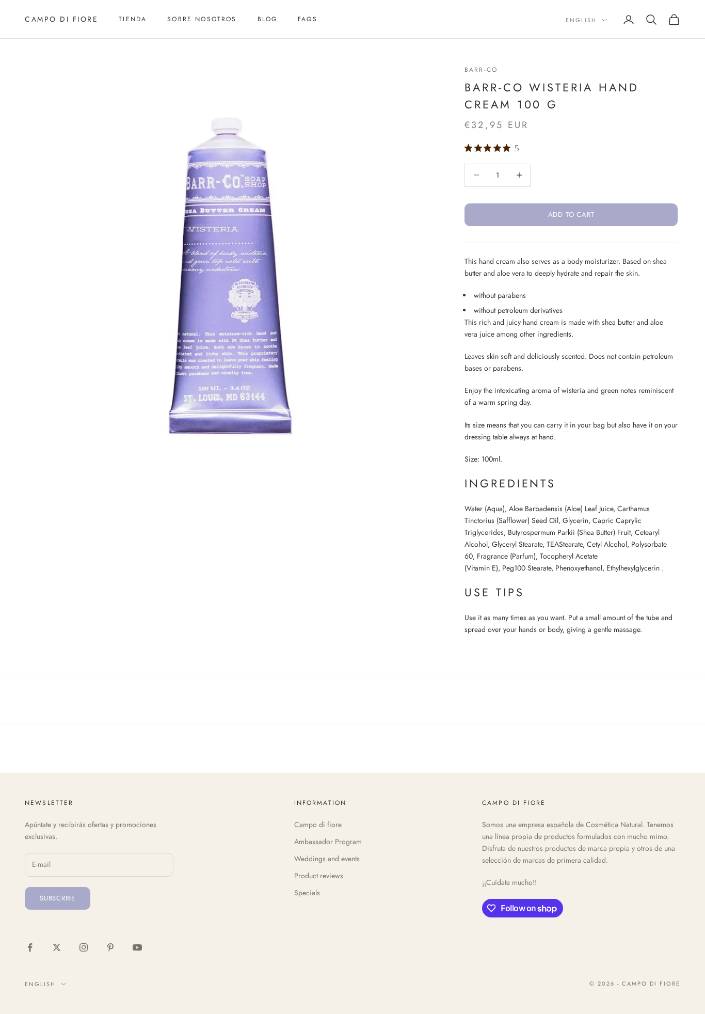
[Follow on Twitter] (57, 947)
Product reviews (318, 875)
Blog (268, 19)
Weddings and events (327, 858)
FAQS (307, 19)
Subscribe (57, 898)
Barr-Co (481, 69)
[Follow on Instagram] (83, 947)
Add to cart (571, 214)
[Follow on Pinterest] (110, 947)
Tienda (133, 19)
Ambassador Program (328, 841)
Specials (307, 893)
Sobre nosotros (201, 19)
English (581, 20)
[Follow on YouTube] (137, 947)
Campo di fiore (318, 824)
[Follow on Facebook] (30, 947)
